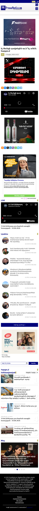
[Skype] (18, 88)
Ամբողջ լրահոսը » (19, 325)
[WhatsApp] (16, 88)
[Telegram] (21, 88)
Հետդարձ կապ (19, 502)
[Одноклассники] (2, 88)
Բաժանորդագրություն (19, 499)
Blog (3, 441)
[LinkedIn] (10, 88)
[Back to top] (35, 507)
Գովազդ (19, 497)
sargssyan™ (30, 507)
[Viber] (13, 88)
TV (2, 54)
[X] (8, 88)
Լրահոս (4, 234)
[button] (15, 469)
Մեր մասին (19, 500)
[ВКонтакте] (5, 88)
